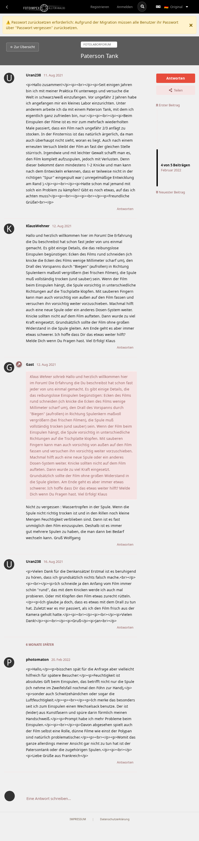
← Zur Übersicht (22, 46)
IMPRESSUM (78, 819)
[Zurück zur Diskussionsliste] (6, 6)
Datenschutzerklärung (115, 819)
